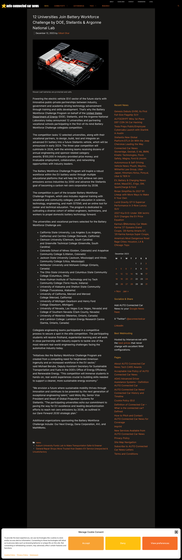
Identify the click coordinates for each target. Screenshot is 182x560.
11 (116, 274)
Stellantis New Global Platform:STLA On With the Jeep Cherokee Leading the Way (131, 140)
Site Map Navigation (125, 442)
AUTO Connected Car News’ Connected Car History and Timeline (129, 393)
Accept (86, 543)
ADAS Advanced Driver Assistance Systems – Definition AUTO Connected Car (131, 382)
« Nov (117, 291)
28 (132, 284)
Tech (92, 6)
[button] (176, 532)
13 (127, 274)
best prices (124, 342)
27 (127, 284)
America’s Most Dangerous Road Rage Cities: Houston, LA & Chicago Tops (131, 241)
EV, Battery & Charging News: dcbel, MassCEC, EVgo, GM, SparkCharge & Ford (130, 183)
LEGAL (151, 1)
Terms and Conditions (126, 453)
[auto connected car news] (3, 5)
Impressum (34, 555)
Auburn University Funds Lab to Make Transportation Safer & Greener (69, 445)
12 (122, 274)
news (38, 442)
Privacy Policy (22, 555)
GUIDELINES (121, 1)
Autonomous (79, 6)
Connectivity (59, 6)
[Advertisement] (131, 56)
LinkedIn (118, 325)
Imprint (118, 426)
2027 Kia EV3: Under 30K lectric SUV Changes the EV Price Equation (131, 216)
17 (146, 274)
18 (117, 279)
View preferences (160, 543)
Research (105, 6)
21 (132, 279)
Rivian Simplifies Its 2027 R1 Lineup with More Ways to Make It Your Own (131, 194)
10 (146, 269)
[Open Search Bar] (178, 5)
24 (146, 279)
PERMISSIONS (141, 1)
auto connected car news (22, 6)
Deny (123, 543)
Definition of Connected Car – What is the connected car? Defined (130, 408)
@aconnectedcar (136, 318)
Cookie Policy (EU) (124, 400)
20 (127, 279)
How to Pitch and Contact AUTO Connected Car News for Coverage (131, 419)
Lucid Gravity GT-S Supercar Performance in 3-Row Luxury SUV (130, 205)
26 (122, 284)
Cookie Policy (9, 555)
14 (132, 274)
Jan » (126, 291)
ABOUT (112, 1)
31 (146, 284)
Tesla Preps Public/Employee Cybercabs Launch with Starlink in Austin (131, 130)
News (46, 6)
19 (122, 279)
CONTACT (131, 1)
